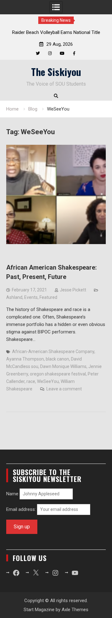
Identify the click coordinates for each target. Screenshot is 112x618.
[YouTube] (62, 53)
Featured (48, 297)
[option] (56, 32)
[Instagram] (49, 53)
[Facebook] (74, 53)
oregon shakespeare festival (58, 373)
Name (12, 494)
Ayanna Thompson (25, 358)
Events (31, 297)
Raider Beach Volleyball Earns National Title (56, 32)
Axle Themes (75, 609)
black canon (57, 358)
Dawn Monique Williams (63, 366)
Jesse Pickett (73, 289)
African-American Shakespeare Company (53, 351)
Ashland (14, 297)
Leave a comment (64, 388)
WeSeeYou (48, 381)
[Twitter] (37, 53)
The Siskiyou (56, 71)
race (30, 381)
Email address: (21, 509)
